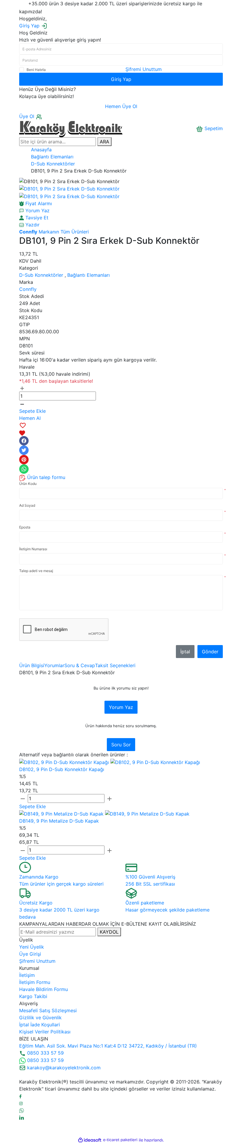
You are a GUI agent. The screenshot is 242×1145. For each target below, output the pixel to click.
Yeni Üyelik (31, 947)
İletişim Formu (34, 982)
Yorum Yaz (121, 707)
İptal (185, 651)
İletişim (27, 975)
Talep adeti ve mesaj (36, 571)
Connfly (28, 289)
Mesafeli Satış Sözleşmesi (48, 1010)
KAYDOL (109, 932)
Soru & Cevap (79, 665)
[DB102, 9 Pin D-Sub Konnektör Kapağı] (64, 762)
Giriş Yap (121, 79)
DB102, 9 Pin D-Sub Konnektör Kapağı (61, 769)
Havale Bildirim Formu (43, 989)
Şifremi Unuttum (143, 69)
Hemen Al (30, 418)
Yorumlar (54, 665)
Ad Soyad (27, 505)
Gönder (210, 651)
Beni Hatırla (36, 69)
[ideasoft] (90, 1140)
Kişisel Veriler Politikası (45, 1032)
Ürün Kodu (28, 483)
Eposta (24, 527)
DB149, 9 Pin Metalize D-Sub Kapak (59, 821)
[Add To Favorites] (121, 429)
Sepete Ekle (32, 411)
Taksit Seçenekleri (115, 665)
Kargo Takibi (33, 996)
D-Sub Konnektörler (41, 275)
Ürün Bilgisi (31, 665)
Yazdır (32, 225)
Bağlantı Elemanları (88, 275)
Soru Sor (121, 745)
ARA (104, 142)
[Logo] (70, 128)
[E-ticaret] (120, 1140)
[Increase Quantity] (22, 388)
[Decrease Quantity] (22, 404)
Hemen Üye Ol (121, 106)
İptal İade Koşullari (39, 1025)
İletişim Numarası (33, 549)
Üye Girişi (30, 954)
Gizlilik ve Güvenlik (40, 1017)
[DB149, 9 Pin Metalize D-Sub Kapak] (62, 813)
